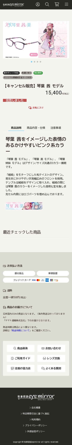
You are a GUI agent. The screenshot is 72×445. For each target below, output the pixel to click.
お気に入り (38, 108)
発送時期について (21, 330)
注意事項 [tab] (56, 128)
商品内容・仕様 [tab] (36, 128)
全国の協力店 (22, 368)
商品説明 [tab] (16, 128)
